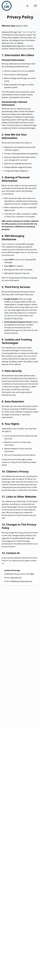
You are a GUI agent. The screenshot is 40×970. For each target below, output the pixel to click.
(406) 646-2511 (16, 577)
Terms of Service (30, 278)
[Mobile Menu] (35, 6)
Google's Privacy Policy (13, 318)
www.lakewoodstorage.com (13, 46)
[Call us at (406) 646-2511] (27, 6)
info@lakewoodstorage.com (20, 581)
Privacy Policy (14, 278)
